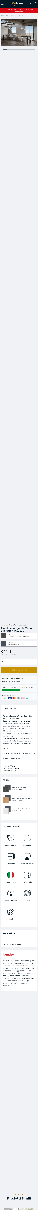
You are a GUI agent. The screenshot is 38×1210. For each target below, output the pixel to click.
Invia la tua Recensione (12, 944)
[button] (2, 4)
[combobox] (19, 636)
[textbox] (19, 636)
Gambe (10, 642)
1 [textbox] (2, 662)
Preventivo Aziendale (11, 681)
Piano (9, 634)
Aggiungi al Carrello (19, 670)
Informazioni (14, 678)
